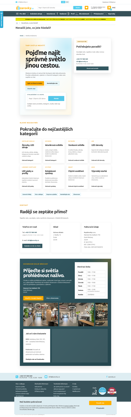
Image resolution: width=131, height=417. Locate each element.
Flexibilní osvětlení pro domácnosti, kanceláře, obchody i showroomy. (51, 180)
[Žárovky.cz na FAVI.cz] (112, 391)
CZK (63, 2)
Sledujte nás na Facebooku (35, 359)
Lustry (47, 150)
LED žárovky (97, 145)
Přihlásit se (112, 2)
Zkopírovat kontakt (92, 68)
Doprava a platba (51, 194)
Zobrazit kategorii (27, 160)
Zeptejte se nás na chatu (32, 246)
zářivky (31, 152)
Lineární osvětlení (29, 167)
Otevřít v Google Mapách (33, 298)
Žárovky (25, 145)
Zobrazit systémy (50, 186)
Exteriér (71, 141)
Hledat (78, 7)
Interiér (48, 141)
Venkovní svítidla (76, 145)
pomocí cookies (68, 406)
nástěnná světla (49, 152)
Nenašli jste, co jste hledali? (29, 23)
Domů (21, 35)
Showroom (76, 194)
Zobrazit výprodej (97, 186)
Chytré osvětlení (76, 171)
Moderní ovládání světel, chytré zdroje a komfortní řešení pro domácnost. (77, 178)
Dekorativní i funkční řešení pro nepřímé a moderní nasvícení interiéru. (30, 180)
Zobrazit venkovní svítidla (76, 160)
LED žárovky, (25, 152)
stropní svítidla (53, 150)
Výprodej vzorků (99, 171)
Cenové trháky (26, 194)
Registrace (105, 2)
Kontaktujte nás (52, 83)
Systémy (48, 167)
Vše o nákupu (39, 194)
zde (33, 409)
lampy (56, 152)
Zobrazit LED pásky (28, 186)
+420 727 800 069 (82, 59)
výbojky (36, 152)
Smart (70, 167)
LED (92, 141)
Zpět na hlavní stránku (34, 83)
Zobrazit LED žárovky (98, 160)
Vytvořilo (110, 414)
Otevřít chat (31, 88)
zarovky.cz (111, 377)
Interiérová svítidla (54, 145)
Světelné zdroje (28, 141)
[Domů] (17, 23)
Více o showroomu (52, 298)
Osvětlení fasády (73, 150)
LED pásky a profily (27, 172)
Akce (93, 167)
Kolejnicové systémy (50, 172)
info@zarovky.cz (23, 2)
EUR (67, 2)
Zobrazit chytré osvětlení (76, 186)
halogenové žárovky (27, 154)
